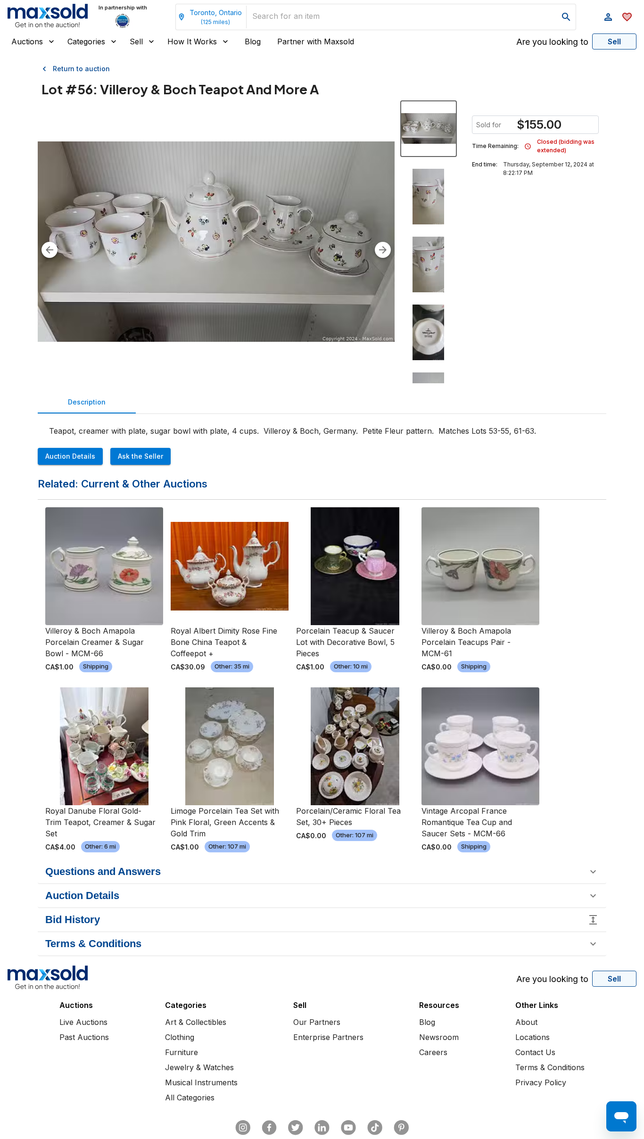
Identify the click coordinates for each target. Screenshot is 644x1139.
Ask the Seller (140, 456)
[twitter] (295, 1127)
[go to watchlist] (627, 17)
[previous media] (49, 250)
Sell (136, 41)
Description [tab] (87, 402)
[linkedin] (322, 1127)
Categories (86, 41)
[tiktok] (374, 1127)
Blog (253, 41)
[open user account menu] (608, 17)
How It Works (192, 41)
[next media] (383, 250)
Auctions (27, 41)
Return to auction (81, 69)
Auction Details (70, 456)
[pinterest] (401, 1127)
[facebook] (269, 1127)
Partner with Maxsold (315, 41)
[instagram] (242, 1127)
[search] (566, 17)
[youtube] (348, 1127)
